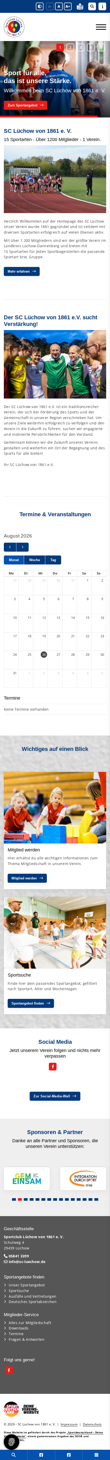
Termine (16, 1333)
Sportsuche (19, 1290)
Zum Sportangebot (22, 105)
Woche (34, 560)
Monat (14, 560)
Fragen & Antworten (27, 1339)
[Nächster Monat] (22, 547)
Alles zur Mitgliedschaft (30, 1322)
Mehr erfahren (19, 271)
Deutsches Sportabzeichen (33, 1301)
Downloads (18, 1328)
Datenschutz (92, 1424)
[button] (60, 47)
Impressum (69, 1424)
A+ (67, 6)
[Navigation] (99, 27)
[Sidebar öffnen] (102, 6)
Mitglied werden (24, 878)
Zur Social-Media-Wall (52, 1096)
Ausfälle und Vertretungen (32, 1296)
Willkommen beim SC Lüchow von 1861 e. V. (55, 90)
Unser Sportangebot (27, 1285)
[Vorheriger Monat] (10, 547)
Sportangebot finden (28, 1003)
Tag (53, 560)
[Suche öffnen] (92, 6)
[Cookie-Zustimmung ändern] (11, 1442)
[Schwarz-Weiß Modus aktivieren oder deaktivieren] (39, 6)
